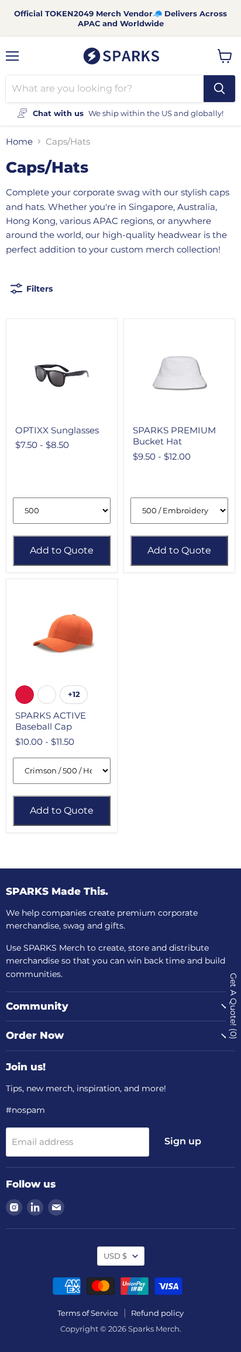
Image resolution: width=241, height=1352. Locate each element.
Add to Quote (62, 550)
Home (19, 141)
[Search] (219, 88)
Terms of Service (87, 1313)
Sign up (182, 1141)
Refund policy (157, 1313)
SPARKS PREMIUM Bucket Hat (174, 436)
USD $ (115, 1255)
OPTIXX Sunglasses (57, 430)
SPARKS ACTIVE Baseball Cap (50, 721)
